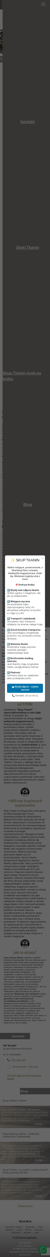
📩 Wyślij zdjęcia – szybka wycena (25, 688)
